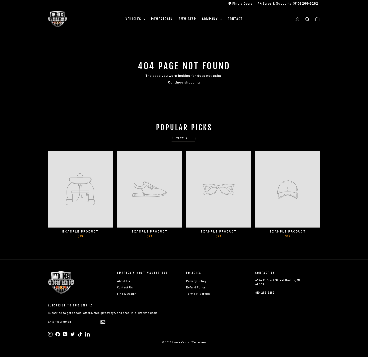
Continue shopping (184, 82)
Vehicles (134, 19)
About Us (123, 281)
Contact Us (125, 287)
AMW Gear (187, 19)
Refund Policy (196, 287)
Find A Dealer (126, 293)
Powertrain (162, 19)
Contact (235, 19)
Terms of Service (198, 293)
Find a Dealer (243, 3)
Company (210, 19)
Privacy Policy (196, 281)
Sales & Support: (290, 3)
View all (184, 138)
